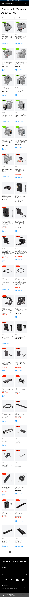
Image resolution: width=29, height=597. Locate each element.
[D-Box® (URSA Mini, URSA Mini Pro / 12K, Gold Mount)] (8, 353)
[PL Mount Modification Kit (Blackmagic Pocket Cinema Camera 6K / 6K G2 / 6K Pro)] (21, 159)
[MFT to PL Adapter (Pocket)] (21, 479)
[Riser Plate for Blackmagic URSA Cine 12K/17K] (8, 159)
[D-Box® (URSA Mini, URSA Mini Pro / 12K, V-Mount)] (21, 353)
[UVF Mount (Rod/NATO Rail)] (21, 455)
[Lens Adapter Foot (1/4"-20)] (21, 431)
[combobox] (9, 18)
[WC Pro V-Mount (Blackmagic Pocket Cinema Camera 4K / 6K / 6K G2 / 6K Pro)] (8, 212)
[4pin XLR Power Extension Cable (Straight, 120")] (8, 406)
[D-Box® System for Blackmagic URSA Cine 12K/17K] (8, 105)
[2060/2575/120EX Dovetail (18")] (8, 531)
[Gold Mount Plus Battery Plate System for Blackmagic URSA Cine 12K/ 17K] (8, 132)
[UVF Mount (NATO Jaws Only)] (21, 381)
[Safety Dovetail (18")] (21, 406)
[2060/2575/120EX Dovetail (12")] (21, 531)
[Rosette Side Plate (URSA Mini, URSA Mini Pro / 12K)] (21, 301)
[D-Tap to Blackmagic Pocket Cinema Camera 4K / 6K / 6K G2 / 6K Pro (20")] (8, 271)
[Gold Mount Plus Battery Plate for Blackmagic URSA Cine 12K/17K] (21, 132)
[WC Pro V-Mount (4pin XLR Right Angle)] (21, 327)
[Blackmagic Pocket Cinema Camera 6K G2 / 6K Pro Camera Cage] (8, 301)
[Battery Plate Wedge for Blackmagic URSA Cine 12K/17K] (21, 105)
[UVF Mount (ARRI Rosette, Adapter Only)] (8, 455)
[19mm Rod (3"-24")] (8, 431)
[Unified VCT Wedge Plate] (8, 381)
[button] (22, 3)
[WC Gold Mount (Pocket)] (8, 505)
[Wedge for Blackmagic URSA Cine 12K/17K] (21, 80)
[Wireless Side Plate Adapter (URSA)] (8, 479)
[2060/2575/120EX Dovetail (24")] (21, 505)
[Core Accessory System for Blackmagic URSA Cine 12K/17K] (21, 27)
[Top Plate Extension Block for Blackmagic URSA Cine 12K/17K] (21, 54)
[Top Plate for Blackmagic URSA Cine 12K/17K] (8, 80)
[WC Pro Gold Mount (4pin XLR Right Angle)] (8, 327)
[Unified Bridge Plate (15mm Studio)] (8, 188)
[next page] (18, 552)
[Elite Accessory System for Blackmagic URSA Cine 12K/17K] (8, 27)
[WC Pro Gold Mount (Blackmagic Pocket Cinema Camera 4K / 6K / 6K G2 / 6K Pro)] (21, 188)
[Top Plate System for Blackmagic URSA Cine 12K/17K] (8, 54)
